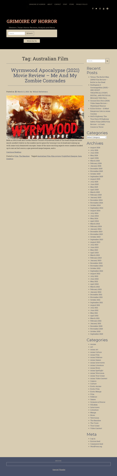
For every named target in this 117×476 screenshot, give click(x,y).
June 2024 (94, 216)
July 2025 (94, 182)
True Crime (94, 426)
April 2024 (94, 221)
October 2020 (95, 331)
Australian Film (44, 156)
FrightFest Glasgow (69, 156)
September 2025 (96, 176)
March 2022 (95, 287)
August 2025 (95, 179)
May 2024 (94, 218)
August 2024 (95, 210)
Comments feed (96, 444)
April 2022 (94, 284)
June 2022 (94, 279)
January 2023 (95, 260)
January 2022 (95, 292)
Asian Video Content (98, 378)
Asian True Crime (97, 376)
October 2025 (95, 174)
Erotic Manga (95, 391)
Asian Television (97, 373)
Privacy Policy (81, 4)
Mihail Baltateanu (40, 92)
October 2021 (95, 300)
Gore (80, 156)
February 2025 (96, 195)
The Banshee (24, 156)
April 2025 (94, 189)
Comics (93, 381)
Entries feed (95, 441)
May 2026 (94, 155)
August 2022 (95, 273)
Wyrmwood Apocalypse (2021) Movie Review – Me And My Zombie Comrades (45, 75)
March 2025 (95, 192)
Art (91, 347)
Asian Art (94, 349)
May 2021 (94, 313)
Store (71, 4)
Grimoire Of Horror (37, 4)
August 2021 (95, 305)
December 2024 (96, 200)
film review (56, 156)
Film (16, 156)
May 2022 (94, 281)
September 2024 (96, 208)
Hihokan (94, 405)
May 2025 (94, 187)
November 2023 (96, 234)
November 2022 (96, 266)
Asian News (95, 368)
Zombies (9, 159)
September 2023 (96, 239)
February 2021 (95, 321)
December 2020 (96, 326)
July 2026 (94, 150)
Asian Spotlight (96, 370)
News (92, 415)
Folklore (93, 397)
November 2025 (96, 171)
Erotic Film (95, 389)
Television (94, 418)
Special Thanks (59, 470)
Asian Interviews (97, 363)
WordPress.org (96, 446)
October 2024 (95, 205)
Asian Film (94, 355)
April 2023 (94, 252)
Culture (93, 384)
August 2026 (95, 147)
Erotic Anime (95, 386)
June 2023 (94, 247)
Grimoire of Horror (32, 21)
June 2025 (94, 184)
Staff (65, 4)
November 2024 (96, 203)
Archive (58, 461)
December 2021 (96, 294)
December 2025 (96, 168)
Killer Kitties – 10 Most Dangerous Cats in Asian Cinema (100, 111)
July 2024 (94, 213)
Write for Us (32, 41)
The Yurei (94, 423)
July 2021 (94, 308)
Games (93, 399)
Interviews (94, 407)
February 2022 (96, 289)
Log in (92, 439)
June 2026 (94, 153)
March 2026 (95, 161)
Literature (94, 410)
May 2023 (94, 250)
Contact (57, 4)
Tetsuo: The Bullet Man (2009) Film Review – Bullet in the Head (99, 79)
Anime (93, 344)
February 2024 (96, 226)
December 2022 (96, 263)
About (49, 4)
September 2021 (96, 302)
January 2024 (95, 229)
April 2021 (94, 316)
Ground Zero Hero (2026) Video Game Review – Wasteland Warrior (100, 103)
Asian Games (95, 360)
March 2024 (95, 224)
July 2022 (94, 276)
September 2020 (96, 334)
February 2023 (96, 258)
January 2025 (95, 197)
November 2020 (96, 329)
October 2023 (95, 237)
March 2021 (95, 318)
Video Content (96, 428)
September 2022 (96, 271)
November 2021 (96, 297)
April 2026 (94, 158)
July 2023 (94, 245)
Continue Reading (13, 152)
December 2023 (96, 231)
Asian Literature (97, 365)
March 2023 (95, 255)
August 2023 (95, 242)
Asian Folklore (96, 357)
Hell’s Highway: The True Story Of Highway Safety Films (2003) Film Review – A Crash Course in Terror (100, 121)
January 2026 (95, 166)
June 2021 (94, 310)
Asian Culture (96, 352)
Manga (93, 412)
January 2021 (95, 323)
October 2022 (95, 268)
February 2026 (96, 163)
